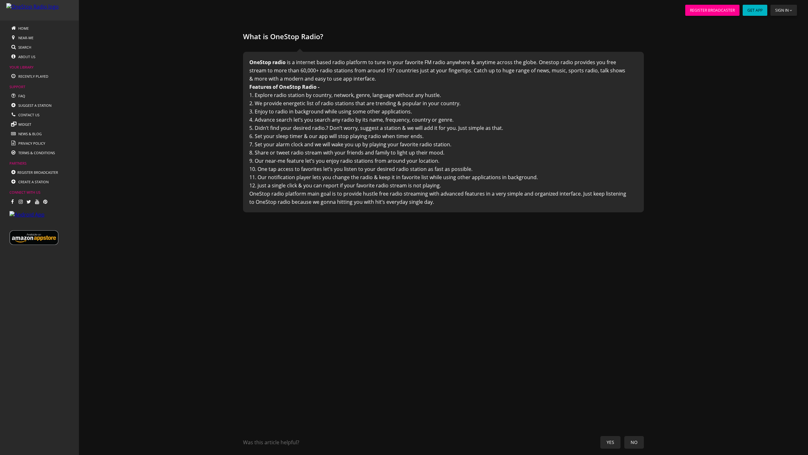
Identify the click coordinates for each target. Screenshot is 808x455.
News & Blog (29, 133)
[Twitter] (28, 201)
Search (24, 47)
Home (23, 28)
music (559, 70)
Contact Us (28, 114)
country (322, 95)
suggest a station (380, 127)
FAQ (21, 96)
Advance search (273, 119)
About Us (26, 56)
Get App (755, 10)
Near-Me (25, 37)
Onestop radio (556, 62)
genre (363, 95)
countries (407, 70)
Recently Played (32, 76)
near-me (275, 160)
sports (576, 70)
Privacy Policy (31, 143)
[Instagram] (20, 201)
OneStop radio (266, 193)
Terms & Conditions (36, 152)
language (383, 95)
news (543, 70)
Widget (24, 124)
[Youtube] (36, 201)
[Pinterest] (45, 201)
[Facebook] (12, 201)
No (634, 442)
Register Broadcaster (712, 10)
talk (604, 70)
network (344, 95)
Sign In (782, 10)
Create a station (33, 181)
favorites (311, 169)
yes (610, 442)
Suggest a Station (34, 105)
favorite (414, 62)
